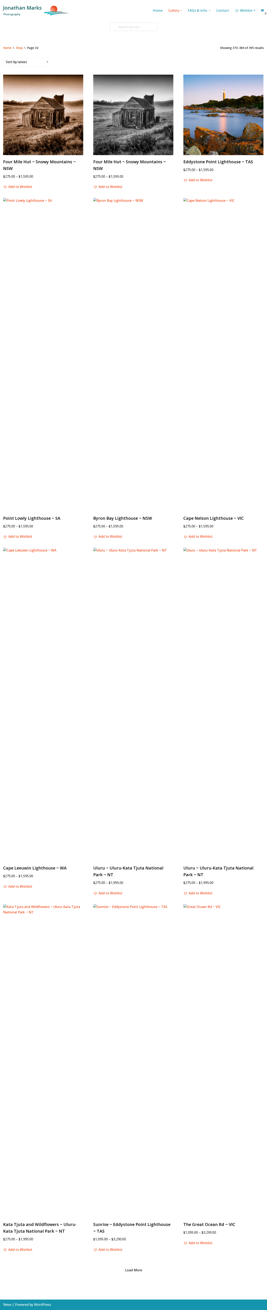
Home (157, 10)
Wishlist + (248, 10)
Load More (133, 1270)
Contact (222, 10)
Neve (7, 1304)
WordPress (42, 1304)
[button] (181, 10)
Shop (19, 48)
